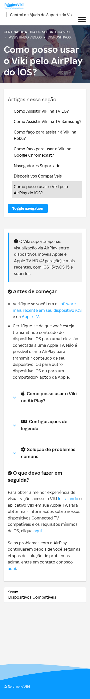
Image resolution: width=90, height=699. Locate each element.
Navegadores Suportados (38, 165)
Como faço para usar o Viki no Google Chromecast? (43, 152)
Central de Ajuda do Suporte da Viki (42, 14)
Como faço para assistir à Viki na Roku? (45, 135)
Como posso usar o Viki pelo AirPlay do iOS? (41, 190)
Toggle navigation (27, 208)
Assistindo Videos (25, 37)
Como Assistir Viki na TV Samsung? (47, 121)
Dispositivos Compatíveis (38, 176)
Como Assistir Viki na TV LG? (41, 111)
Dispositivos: (60, 37)
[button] (82, 19)
